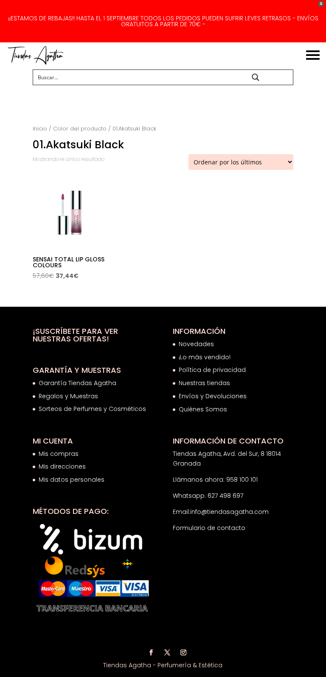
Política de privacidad (212, 370)
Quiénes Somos (203, 409)
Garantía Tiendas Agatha (77, 383)
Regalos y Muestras (68, 396)
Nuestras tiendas (205, 383)
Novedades (196, 344)
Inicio (40, 129)
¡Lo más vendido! (204, 357)
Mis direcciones (62, 466)
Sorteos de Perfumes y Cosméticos (92, 409)
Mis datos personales (71, 479)
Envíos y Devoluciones (213, 396)
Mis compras (59, 453)
